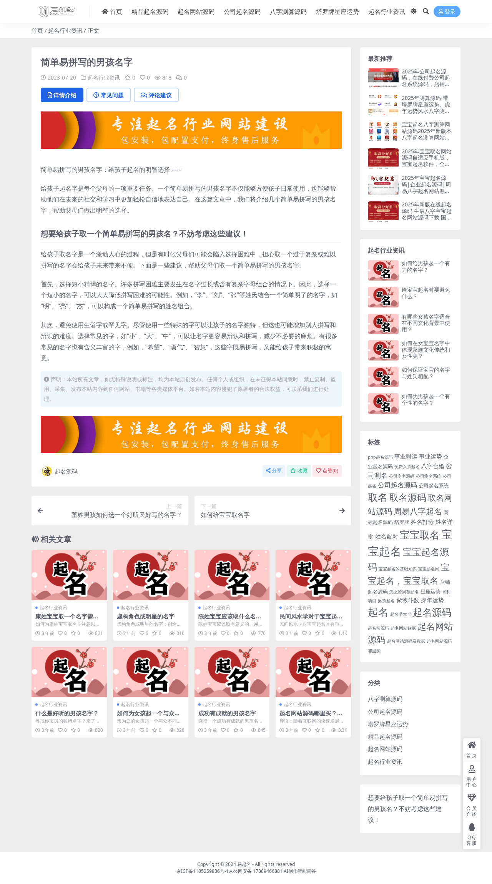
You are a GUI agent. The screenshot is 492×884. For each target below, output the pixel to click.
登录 (450, 12)
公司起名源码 (242, 11)
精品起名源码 (149, 11)
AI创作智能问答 (300, 871)
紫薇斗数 (407, 600)
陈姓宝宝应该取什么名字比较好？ (230, 619)
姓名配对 (386, 536)
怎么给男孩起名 (404, 592)
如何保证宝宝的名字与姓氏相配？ (426, 373)
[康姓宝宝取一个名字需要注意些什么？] (69, 575)
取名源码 (407, 497)
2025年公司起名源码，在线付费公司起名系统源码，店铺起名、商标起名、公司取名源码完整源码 (426, 84)
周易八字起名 (418, 511)
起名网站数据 (403, 628)
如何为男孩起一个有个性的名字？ (426, 399)
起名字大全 (400, 614)
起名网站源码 (196, 11)
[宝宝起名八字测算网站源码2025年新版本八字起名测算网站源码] (383, 131)
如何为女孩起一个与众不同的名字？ (148, 716)
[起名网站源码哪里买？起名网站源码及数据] (313, 672)
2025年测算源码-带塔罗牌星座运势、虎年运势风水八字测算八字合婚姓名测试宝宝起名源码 (426, 110)
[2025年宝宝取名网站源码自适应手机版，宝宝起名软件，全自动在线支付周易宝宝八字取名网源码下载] (383, 158)
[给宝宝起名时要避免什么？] (383, 297)
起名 (378, 612)
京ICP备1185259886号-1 (202, 871)
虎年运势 (432, 600)
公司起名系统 (434, 485)
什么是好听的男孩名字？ (67, 713)
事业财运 (405, 456)
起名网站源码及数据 (406, 641)
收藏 (303, 471)
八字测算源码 (288, 11)
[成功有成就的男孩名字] (232, 672)
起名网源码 (378, 628)
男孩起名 (386, 600)
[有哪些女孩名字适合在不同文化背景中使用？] (383, 324)
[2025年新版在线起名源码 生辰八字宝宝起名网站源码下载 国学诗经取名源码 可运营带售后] (383, 211)
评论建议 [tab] (160, 95)
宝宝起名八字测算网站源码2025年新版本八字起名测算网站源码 (427, 134)
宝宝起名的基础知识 (398, 569)
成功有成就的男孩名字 (227, 713)
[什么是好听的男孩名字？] (69, 672)
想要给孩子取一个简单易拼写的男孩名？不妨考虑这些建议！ (408, 808)
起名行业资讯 (386, 11)
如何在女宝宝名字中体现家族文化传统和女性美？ (426, 349)
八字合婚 (432, 466)
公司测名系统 (428, 476)
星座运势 (430, 591)
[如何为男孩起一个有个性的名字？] (383, 403)
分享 (277, 471)
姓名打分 (422, 521)
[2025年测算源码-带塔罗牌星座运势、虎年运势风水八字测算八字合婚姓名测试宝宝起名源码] (383, 105)
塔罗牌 (401, 521)
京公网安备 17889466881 (256, 871)
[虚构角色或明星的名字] (150, 575)
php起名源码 (380, 457)
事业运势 (430, 456)
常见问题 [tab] (112, 95)
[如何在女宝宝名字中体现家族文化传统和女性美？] (383, 350)
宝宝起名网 (428, 569)
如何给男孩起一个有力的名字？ (426, 266)
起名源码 (66, 471)
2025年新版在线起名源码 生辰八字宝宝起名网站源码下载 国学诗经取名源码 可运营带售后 (427, 217)
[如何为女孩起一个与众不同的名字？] (150, 672)
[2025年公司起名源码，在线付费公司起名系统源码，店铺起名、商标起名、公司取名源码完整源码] (383, 78)
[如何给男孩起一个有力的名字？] (383, 270)
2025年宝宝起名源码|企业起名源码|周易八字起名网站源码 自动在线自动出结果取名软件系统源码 (426, 190)
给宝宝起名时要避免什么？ (426, 293)
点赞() (330, 471)
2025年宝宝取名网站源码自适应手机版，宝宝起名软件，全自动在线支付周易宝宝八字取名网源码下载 (427, 164)
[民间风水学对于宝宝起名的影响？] (313, 575)
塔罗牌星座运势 (337, 11)
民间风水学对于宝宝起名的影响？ (311, 619)
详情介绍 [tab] (64, 95)
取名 (378, 497)
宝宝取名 (420, 535)
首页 (116, 11)
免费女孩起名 (407, 466)
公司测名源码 (401, 476)
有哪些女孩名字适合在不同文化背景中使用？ (426, 323)
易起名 (244, 864)
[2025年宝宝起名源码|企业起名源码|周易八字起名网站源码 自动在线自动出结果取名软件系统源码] (383, 185)
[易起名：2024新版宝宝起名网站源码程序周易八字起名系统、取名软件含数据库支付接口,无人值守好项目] (191, 132)
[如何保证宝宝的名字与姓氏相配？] (383, 377)
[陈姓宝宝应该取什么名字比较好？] (232, 575)
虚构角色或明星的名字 (146, 616)
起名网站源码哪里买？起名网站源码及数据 (311, 716)
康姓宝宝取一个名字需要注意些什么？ (67, 619)
